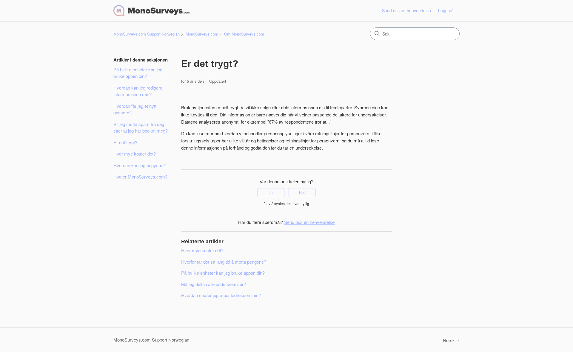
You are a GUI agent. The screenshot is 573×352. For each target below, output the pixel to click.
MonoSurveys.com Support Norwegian (146, 34)
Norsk (449, 340)
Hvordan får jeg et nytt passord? (134, 109)
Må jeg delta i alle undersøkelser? (213, 284)
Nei (302, 192)
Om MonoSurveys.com (244, 34)
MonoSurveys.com (202, 34)
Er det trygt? (125, 142)
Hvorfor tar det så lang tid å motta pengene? (223, 262)
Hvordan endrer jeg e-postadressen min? (221, 295)
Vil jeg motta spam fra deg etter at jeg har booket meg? (140, 127)
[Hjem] (151, 10)
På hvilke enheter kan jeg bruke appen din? (137, 72)
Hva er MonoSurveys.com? (140, 176)
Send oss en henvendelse (406, 10)
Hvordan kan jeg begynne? (139, 165)
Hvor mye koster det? (134, 153)
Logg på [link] (446, 10)
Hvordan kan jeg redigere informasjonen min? (137, 91)
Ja (271, 192)
